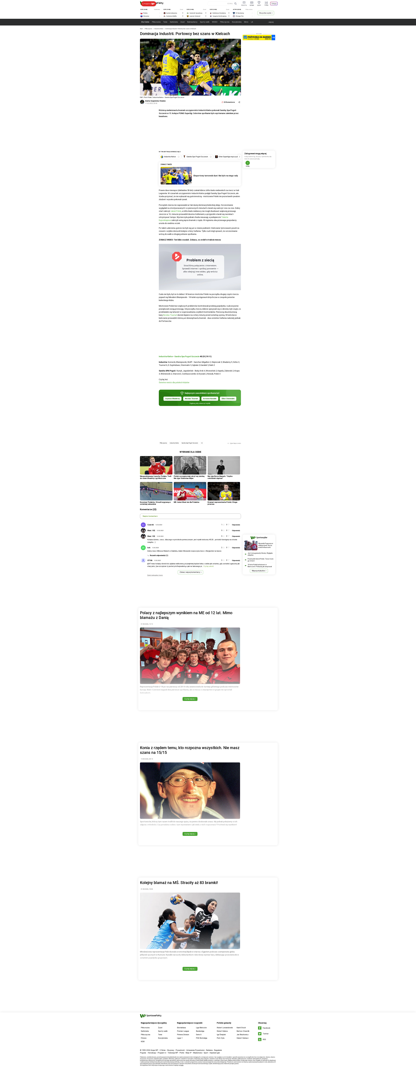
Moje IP (189, 1053)
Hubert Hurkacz (243, 1038)
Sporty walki (204, 22)
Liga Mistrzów (201, 1028)
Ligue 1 (180, 1038)
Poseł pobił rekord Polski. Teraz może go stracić (260, 560)
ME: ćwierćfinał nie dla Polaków (186, 502)
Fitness (143, 1038)
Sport (206, 1053)
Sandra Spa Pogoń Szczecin (186, 356)
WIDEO (214, 22)
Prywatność (180, 1050)
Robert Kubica (222, 1031)
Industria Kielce (159, 28)
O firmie (163, 1050)
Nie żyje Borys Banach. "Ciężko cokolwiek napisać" (220, 477)
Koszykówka (236, 22)
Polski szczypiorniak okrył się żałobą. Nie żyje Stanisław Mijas (189, 477)
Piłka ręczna (224, 22)
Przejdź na (147, 4)
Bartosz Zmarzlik (243, 1031)
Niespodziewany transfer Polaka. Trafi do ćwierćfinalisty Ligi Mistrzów (155, 477)
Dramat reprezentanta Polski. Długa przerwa (222, 503)
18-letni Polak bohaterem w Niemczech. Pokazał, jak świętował (260, 565)
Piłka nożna (156, 22)
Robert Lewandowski (225, 1028)
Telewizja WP (173, 1053)
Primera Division (183, 1035)
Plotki (182, 1053)
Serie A (198, 1035)
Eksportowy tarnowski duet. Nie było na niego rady (215, 176)
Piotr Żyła (220, 1038)
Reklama (209, 1050)
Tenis (165, 22)
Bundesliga (200, 1031)
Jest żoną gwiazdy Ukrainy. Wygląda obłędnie (260, 554)
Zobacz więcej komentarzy (190, 572)
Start (141, 28)
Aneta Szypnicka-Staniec (155, 101)
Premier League (183, 1031)
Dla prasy (170, 1050)
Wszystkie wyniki (265, 13)
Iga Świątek (221, 1035)
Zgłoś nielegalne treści (155, 575)
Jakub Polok (176, 211)
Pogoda (143, 1053)
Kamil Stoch (241, 1028)
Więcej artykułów (258, 571)
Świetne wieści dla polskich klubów (174, 382)
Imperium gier (215, 1053)
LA (252, 22)
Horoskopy (152, 1053)
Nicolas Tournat (170, 315)
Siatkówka (174, 22)
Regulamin (218, 1050)
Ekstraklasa (181, 1028)
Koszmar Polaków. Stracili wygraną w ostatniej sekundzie (155, 503)
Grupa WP (154, 1050)
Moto (246, 22)
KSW (143, 1042)
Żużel (182, 22)
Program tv (162, 1053)
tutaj (182, 1065)
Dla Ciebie (145, 22)
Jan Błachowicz (243, 1035)
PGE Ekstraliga (201, 1038)
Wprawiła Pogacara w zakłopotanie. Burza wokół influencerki (265, 545)
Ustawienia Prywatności (195, 1050)
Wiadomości (197, 1053)
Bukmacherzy (192, 22)
